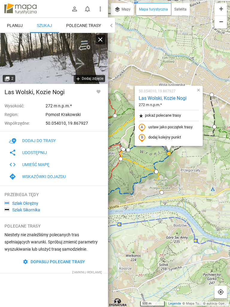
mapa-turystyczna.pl (20, 8)
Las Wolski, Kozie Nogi (163, 98)
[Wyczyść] (100, 39)
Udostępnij (34, 152)
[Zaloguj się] (74, 9)
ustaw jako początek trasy (170, 127)
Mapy (126, 9)
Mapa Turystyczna (199, 304)
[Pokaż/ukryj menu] (100, 9)
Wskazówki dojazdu (44, 176)
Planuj (15, 25)
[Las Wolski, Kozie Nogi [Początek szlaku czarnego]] (54, 58)
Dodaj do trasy (39, 140)
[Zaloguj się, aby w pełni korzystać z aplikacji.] (98, 91)
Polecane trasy (83, 25)
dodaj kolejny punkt (164, 137)
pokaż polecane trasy (163, 115)
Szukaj (44, 25)
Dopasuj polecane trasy (57, 261)
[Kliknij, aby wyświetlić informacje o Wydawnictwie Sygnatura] (118, 302)
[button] (115, 116)
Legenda (174, 304)
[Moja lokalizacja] (220, 292)
